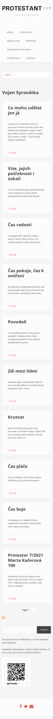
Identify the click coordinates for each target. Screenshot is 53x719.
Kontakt (30, 58)
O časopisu (26, 32)
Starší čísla (13, 58)
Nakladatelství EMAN (19, 49)
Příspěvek (31, 41)
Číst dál (12, 152)
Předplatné (13, 41)
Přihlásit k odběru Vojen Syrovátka (3, 618)
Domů (10, 32)
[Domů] (26, 9)
